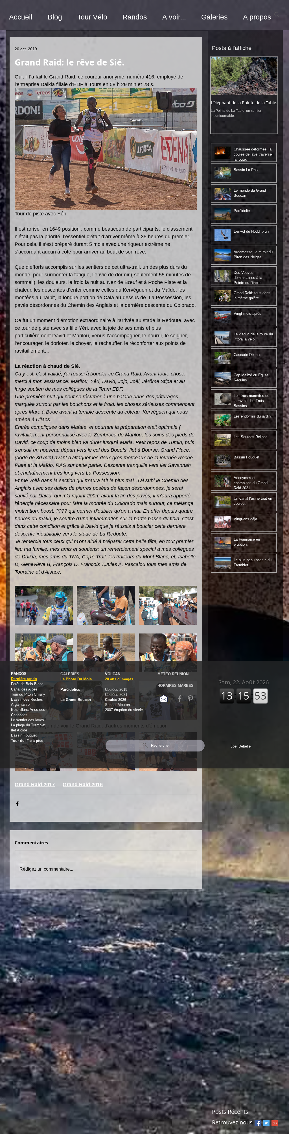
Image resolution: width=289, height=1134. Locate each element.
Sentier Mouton (117, 705)
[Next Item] (268, 76)
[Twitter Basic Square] (266, 1123)
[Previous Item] (219, 76)
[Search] (277, 15)
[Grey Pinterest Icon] (190, 698)
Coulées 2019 (116, 689)
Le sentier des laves (27, 720)
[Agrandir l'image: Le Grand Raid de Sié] (44, 605)
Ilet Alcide (19, 730)
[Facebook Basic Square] (258, 1123)
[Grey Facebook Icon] (179, 698)
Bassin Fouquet (24, 735)
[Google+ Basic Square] (275, 1123)
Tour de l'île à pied (27, 740)
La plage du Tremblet (29, 725)
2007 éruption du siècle (124, 710)
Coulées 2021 (116, 694)
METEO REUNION (173, 674)
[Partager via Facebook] (17, 803)
